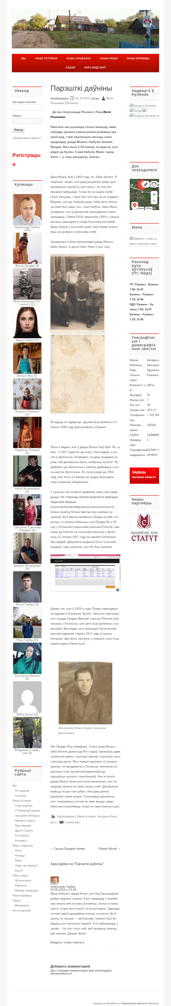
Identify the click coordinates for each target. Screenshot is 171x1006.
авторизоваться (61, 973)
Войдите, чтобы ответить (67, 942)
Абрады (20, 855)
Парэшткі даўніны (81, 88)
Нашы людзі (109, 58)
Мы (23, 58)
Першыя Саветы (25, 820)
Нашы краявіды (138, 58)
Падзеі (70, 67)
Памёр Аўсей (110, 848)
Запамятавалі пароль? (27, 138)
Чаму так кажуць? (26, 865)
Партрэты (21, 885)
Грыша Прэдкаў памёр (67, 848)
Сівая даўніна (23, 805)
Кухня (19, 870)
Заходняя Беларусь (27, 815)
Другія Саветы (24, 830)
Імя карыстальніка (24, 102)
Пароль (17, 115)
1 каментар (71, 822)
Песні (18, 850)
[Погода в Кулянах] (143, 105)
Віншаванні (22, 905)
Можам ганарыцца (26, 890)
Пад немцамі (23, 825)
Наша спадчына (79, 58)
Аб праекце (22, 790)
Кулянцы (20, 795)
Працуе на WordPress (106, 1003)
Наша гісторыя (46, 58)
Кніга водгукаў (95, 67)
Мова (18, 860)
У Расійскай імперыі (27, 810)
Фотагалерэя (23, 880)
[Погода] (138, 110)
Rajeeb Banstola (149, 1003)
